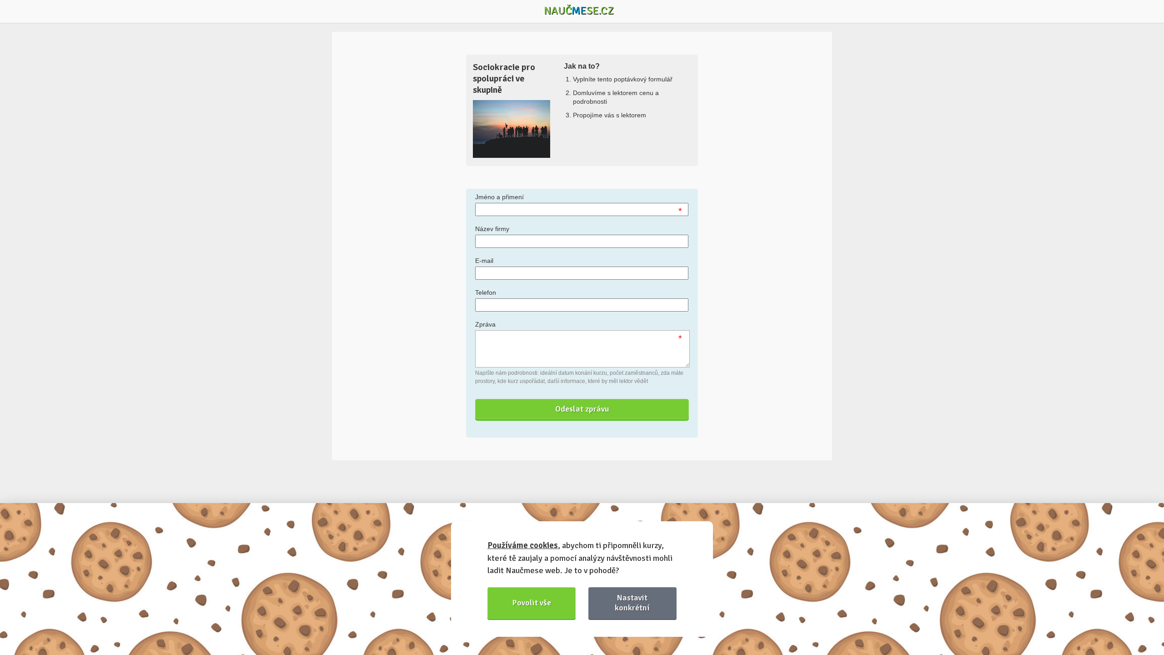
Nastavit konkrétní (632, 602)
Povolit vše (531, 603)
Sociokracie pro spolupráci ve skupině (504, 78)
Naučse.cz (579, 10)
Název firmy (492, 228)
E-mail (484, 260)
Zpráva (485, 324)
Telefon (485, 292)
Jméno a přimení (499, 197)
